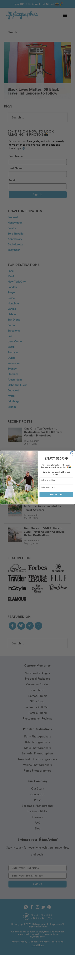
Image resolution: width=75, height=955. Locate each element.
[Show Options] (71, 480)
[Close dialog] (72, 453)
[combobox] (55, 480)
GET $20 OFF (56, 495)
